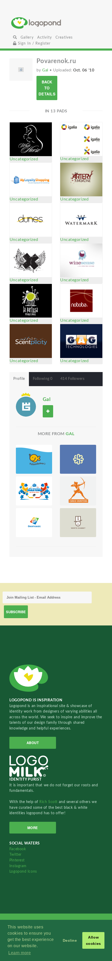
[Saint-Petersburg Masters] (34, 490)
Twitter (15, 854)
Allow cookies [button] (93, 940)
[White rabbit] (78, 522)
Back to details (47, 87)
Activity (44, 37)
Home (56, 23)
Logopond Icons (23, 871)
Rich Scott (49, 802)
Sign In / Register (34, 43)
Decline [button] (70, 940)
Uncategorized (24, 159)
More (32, 827)
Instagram (18, 866)
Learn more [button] (19, 953)
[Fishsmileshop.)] (34, 459)
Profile (19, 379)
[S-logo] (78, 459)
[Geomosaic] (34, 522)
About (33, 742)
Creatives (64, 37)
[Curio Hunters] (78, 490)
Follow (48, 411)
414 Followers (72, 379)
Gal (45, 70)
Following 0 (43, 379)
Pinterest (17, 860)
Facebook (17, 849)
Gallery (27, 37)
